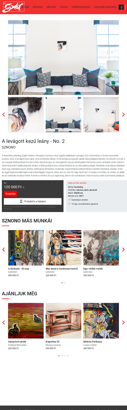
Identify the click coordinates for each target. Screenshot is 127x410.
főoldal (24, 7)
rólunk (64, 7)
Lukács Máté (90, 344)
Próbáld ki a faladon (35, 201)
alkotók (51, 7)
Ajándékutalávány (105, 7)
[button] (62, 283)
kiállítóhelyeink (81, 7)
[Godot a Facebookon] (121, 7)
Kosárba (10, 193)
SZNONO (9, 147)
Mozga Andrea (53, 344)
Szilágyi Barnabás (17, 344)
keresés (38, 7)
